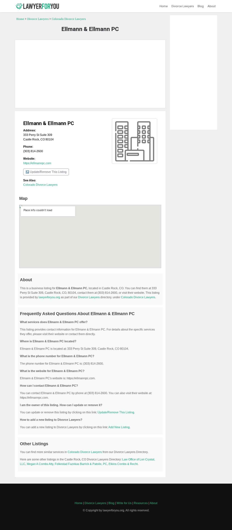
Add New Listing (119, 427)
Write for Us (124, 503)
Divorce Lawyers (182, 6)
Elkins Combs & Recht (123, 463)
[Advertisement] (90, 74)
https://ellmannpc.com (37, 163)
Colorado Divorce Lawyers (69, 19)
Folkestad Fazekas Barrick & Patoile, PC (81, 463)
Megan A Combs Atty (40, 463)
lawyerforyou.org (49, 297)
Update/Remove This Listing (116, 412)
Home (164, 6)
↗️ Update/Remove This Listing (46, 171)
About (212, 6)
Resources (141, 503)
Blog (201, 6)
